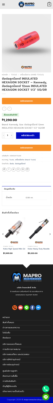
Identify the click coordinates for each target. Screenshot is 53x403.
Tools (14, 74)
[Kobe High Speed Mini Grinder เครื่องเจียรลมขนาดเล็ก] (14, 230)
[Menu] (3, 4)
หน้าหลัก (5, 74)
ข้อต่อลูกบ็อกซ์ (20, 163)
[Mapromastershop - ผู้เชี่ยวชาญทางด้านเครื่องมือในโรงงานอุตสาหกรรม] (26, 4)
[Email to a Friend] (18, 169)
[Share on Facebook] (9, 169)
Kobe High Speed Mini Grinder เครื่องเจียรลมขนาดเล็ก (25, 249)
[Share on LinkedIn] (27, 169)
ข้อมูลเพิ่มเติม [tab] (9, 189)
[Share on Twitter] (13, 169)
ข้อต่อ (12, 163)
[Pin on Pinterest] (23, 169)
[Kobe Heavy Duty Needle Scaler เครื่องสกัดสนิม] (39, 230)
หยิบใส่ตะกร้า (27, 135)
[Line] (45, 396)
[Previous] (3, 239)
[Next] (50, 239)
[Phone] (45, 389)
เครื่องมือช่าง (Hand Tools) (32, 74)
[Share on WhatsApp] (4, 169)
